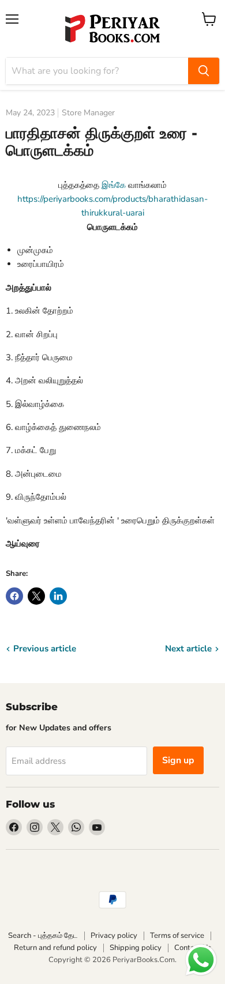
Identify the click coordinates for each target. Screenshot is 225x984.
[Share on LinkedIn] (58, 596)
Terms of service (177, 935)
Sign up (178, 760)
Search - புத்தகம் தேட (43, 935)
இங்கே (115, 185)
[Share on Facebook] (14, 596)
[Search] (203, 71)
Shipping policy (136, 947)
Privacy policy (114, 935)
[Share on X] (36, 596)
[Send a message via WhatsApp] (201, 960)
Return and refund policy (55, 947)
